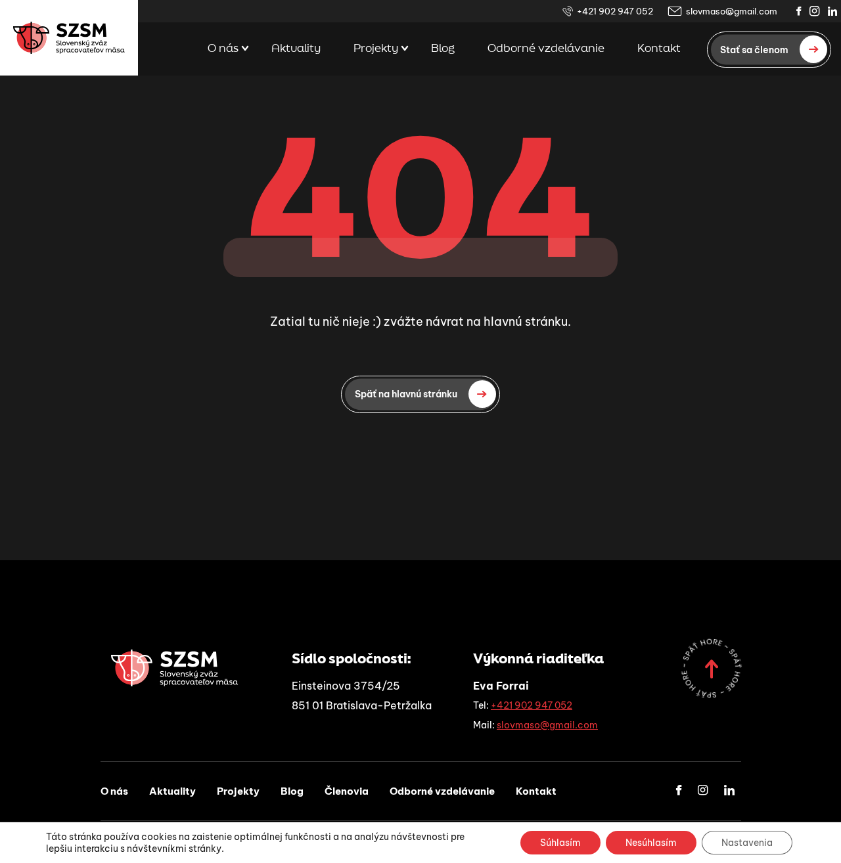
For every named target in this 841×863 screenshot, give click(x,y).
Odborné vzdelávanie (546, 48)
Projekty (375, 48)
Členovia (347, 791)
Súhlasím (560, 843)
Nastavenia (747, 843)
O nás (223, 48)
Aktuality (296, 48)
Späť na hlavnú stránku (406, 394)
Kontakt (659, 48)
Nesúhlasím (651, 843)
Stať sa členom (754, 49)
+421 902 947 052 (615, 11)
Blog (443, 48)
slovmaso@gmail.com (731, 11)
